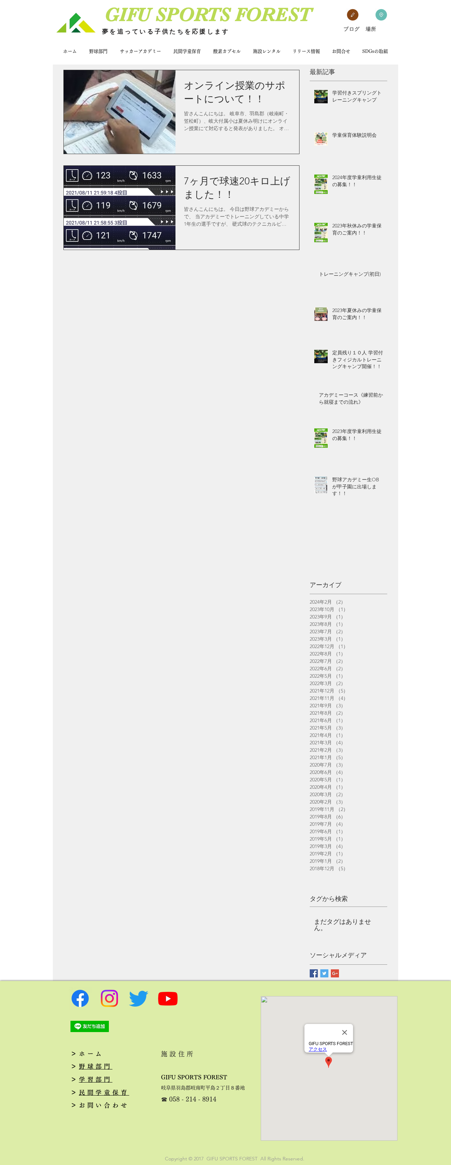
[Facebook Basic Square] (314, 973)
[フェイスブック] (80, 998)
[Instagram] (109, 998)
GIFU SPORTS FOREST (194, 1077)
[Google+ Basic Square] (335, 973)
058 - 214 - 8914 (192, 1099)
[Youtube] (167, 998)
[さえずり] (138, 998)
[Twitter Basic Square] (324, 973)
